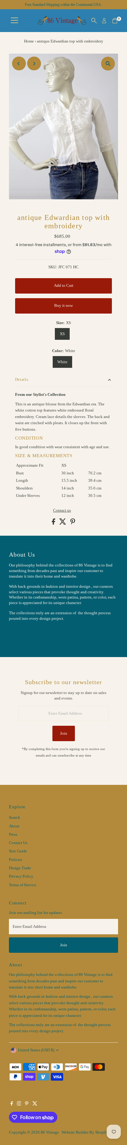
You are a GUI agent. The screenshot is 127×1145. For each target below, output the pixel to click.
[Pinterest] (26, 1104)
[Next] (34, 64)
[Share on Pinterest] (72, 523)
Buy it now (63, 305)
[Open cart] (115, 20)
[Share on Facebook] (54, 523)
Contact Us (18, 843)
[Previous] (19, 64)
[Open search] (94, 20)
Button (21, 633)
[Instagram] (19, 1104)
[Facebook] (11, 1104)
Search (14, 817)
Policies (15, 860)
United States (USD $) (36, 1050)
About (14, 826)
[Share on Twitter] (63, 523)
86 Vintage (50, 1132)
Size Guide (18, 851)
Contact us (62, 511)
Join (63, 733)
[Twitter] (35, 1104)
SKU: (52, 267)
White (62, 362)
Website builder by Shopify (85, 1132)
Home (29, 41)
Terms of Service (22, 885)
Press (13, 834)
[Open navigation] (14, 20)
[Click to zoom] (108, 64)
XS (62, 334)
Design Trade (20, 868)
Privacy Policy (21, 876)
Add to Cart (63, 285)
